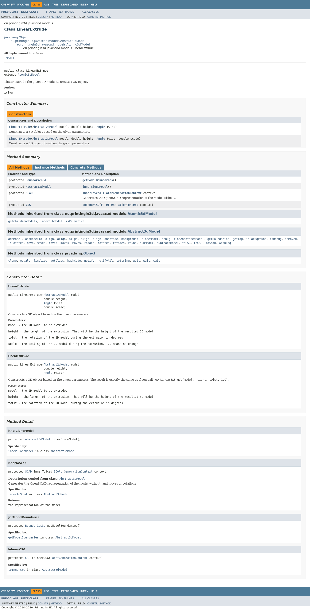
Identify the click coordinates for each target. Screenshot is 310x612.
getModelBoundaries (97, 180)
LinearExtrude (20, 127)
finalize (40, 260)
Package (23, 4)
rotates (103, 243)
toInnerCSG (90, 204)
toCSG (186, 243)
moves (41, 243)
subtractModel (168, 243)
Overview (8, 4)
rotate (89, 243)
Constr (43, 16)
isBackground (256, 239)
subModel (146, 243)
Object (89, 253)
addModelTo (33, 239)
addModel (15, 239)
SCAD (29, 193)
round (132, 243)
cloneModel (150, 239)
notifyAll (105, 260)
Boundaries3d (36, 180)
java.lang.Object (16, 37)
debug (166, 239)
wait (136, 260)
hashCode (74, 260)
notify (89, 260)
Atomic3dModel (29, 74)
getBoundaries (218, 239)
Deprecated (69, 4)
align (49, 239)
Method (56, 16)
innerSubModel (51, 221)
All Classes (90, 11)
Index (84, 4)
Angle (101, 127)
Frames (51, 11)
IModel (9, 58)
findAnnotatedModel (189, 239)
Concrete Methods (85, 167)
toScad (211, 243)
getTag (238, 239)
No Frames (66, 11)
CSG (28, 204)
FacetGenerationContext (119, 204)
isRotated (15, 243)
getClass (57, 260)
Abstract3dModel (38, 186)
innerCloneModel (95, 186)
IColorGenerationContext (122, 193)
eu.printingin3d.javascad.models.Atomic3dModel (53, 44)
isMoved (291, 239)
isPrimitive (75, 221)
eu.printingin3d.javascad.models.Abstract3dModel (48, 41)
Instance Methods (50, 167)
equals (25, 260)
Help (94, 4)
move (30, 243)
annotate (111, 239)
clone (12, 260)
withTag (225, 243)
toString (123, 260)
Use (47, 4)
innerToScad (91, 193)
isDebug (276, 239)
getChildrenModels (22, 221)
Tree (55, 4)
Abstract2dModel (45, 127)
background (129, 239)
